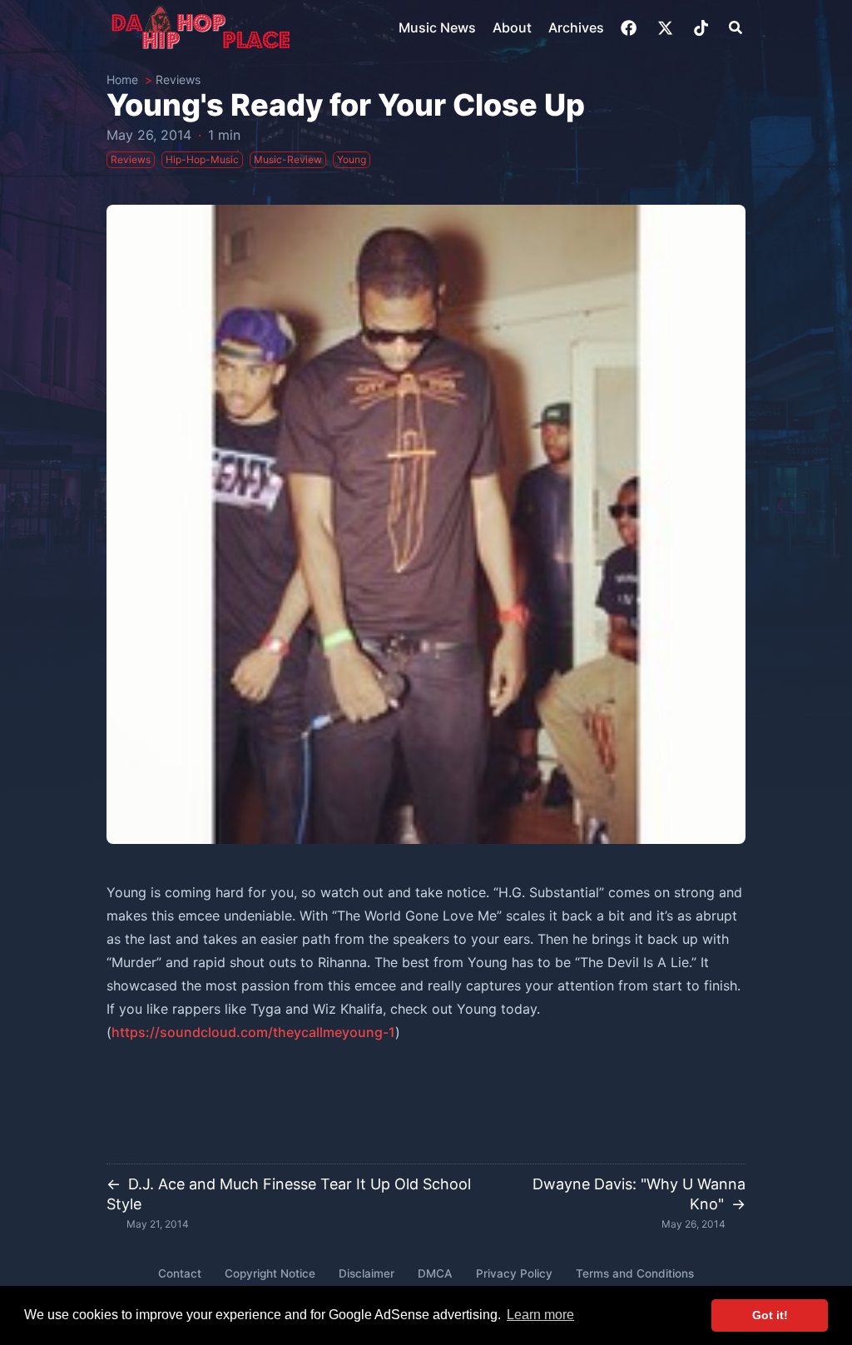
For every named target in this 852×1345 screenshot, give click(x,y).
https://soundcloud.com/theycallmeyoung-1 (253, 1032)
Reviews (178, 79)
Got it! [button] (770, 1315)
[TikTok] (702, 28)
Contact (179, 1273)
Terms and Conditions (635, 1273)
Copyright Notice (270, 1273)
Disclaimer (366, 1273)
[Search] (735, 27)
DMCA (435, 1273)
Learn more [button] (540, 1315)
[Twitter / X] (666, 28)
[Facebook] (630, 28)
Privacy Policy (514, 1273)
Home (122, 79)
